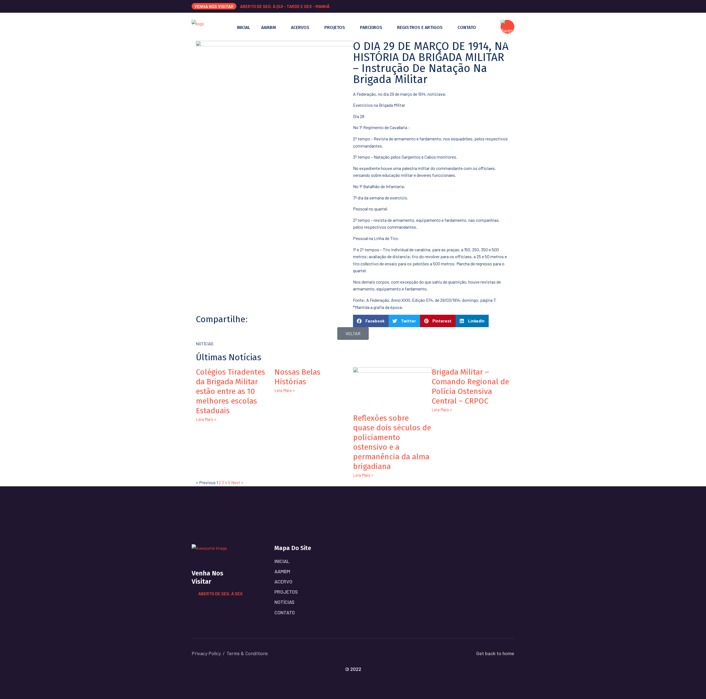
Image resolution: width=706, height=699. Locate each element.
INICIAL (243, 27)
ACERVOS (300, 27)
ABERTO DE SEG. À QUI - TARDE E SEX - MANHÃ (285, 6)
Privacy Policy (206, 653)
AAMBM (268, 27)
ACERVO (283, 581)
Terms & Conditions (247, 653)
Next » (237, 482)
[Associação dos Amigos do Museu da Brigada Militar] (198, 26)
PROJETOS (334, 27)
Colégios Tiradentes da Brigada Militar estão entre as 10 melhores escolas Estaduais (230, 391)
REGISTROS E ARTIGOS (420, 27)
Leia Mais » (206, 419)
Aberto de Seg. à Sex (220, 593)
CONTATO (467, 27)
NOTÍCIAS (284, 602)
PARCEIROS (371, 27)
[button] (371, 321)
